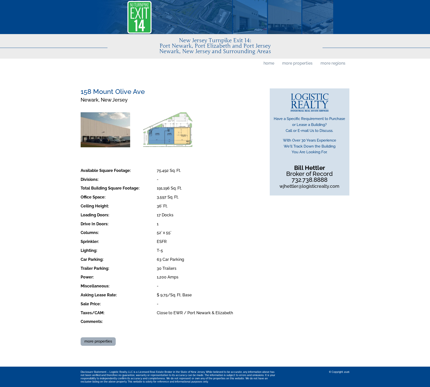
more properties (297, 63)
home (269, 63)
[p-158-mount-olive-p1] (105, 129)
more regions (333, 63)
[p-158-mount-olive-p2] (168, 129)
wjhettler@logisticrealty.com (309, 186)
